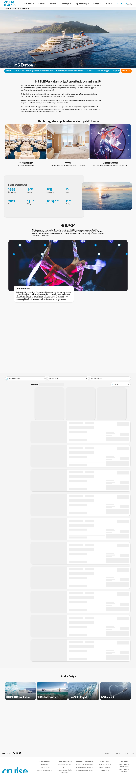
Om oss (107, 3)
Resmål (41, 3)
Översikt (9, 71)
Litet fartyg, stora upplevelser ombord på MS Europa (74, 71)
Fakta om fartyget (103, 71)
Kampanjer (65, 3)
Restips (96, 3)
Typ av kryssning (81, 3)
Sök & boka (28, 3)
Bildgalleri (116, 71)
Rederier (53, 3)
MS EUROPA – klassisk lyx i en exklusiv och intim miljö (34, 71)
